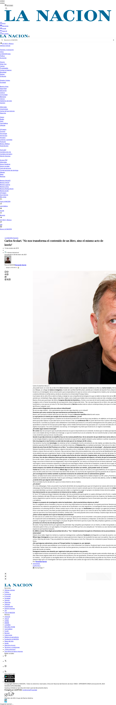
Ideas (1, 174)
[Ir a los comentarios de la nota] (8, 272)
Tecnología (3, 133)
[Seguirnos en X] (6, 661)
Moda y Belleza (5, 144)
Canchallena (4, 123)
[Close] (6, 574)
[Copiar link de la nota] (6, 277)
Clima (2, 52)
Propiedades (4, 68)
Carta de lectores (5, 168)
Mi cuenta (5, 34)
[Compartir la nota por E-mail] (10, 279)
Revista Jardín (4, 191)
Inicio (4, 23)
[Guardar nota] (6, 272)
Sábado (2, 172)
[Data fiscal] (6, 702)
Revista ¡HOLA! (4, 183)
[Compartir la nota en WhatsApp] (8, 274)
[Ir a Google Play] (10, 678)
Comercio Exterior (6, 70)
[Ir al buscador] (6, 8)
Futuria (2, 62)
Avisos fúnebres (5, 164)
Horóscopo (3, 136)
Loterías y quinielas (6, 140)
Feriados (3, 138)
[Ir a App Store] (10, 682)
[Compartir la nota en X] (8, 279)
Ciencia (2, 99)
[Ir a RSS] (6, 672)
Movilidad (3, 72)
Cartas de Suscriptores (7, 111)
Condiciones (26, 690)
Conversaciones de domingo (9, 170)
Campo (2, 66)
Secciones (5, 26)
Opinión (15, 238)
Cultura (2, 93)
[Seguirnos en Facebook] (6, 656)
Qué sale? (3, 150)
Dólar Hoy (3, 64)
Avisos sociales (5, 166)
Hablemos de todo (6, 101)
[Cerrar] (29, 36)
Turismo (2, 131)
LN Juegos (3, 129)
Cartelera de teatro (6, 154)
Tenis (1, 121)
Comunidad (3, 95)
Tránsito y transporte (7, 50)
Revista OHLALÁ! (5, 180)
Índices (2, 74)
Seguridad (3, 89)
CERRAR (2, 1)
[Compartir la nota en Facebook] (6, 279)
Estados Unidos (5, 80)
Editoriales (3, 107)
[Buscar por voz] (113, 40)
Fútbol (2, 117)
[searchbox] (57, 40)
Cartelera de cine (5, 152)
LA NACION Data (5, 54)
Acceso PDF (3, 160)
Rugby (2, 119)
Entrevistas (36, 564)
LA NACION (8, 238)
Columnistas (4, 109)
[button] (58, 132)
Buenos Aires (4, 86)
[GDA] (9, 696)
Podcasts (3, 142)
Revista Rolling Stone (6, 189)
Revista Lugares (5, 185)
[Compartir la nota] (6, 274)
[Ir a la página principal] (58, 21)
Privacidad (33, 690)
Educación (3, 91)
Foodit (4, 28)
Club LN (4, 31)
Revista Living (4, 187)
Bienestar (3, 97)
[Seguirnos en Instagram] (6, 667)
